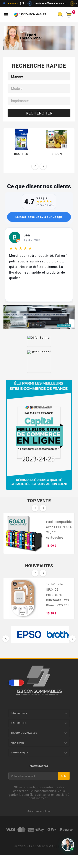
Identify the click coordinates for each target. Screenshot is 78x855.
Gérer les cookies (39, 811)
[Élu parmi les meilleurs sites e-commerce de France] (39, 435)
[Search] (61, 15)
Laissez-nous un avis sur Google (39, 217)
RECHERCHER (39, 113)
